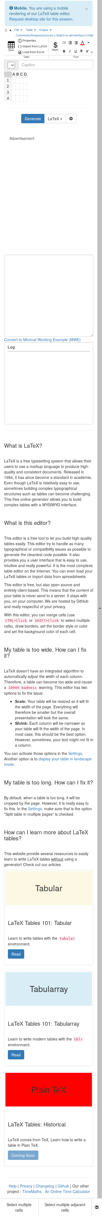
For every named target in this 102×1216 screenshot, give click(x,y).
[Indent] (71, 42)
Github (63, 1186)
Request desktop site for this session (40, 19)
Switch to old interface (70, 35)
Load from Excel (33, 52)
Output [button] (44, 29)
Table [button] (29, 29)
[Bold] (64, 51)
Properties (29, 40)
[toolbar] (48, 48)
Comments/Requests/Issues (35, 35)
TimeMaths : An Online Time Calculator (56, 1191)
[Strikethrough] (82, 51)
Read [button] (16, 954)
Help (90, 35)
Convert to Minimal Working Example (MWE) (42, 339)
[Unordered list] (65, 42)
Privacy (26, 1186)
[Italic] (70, 51)
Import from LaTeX (35, 46)
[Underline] (76, 51)
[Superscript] (87, 51)
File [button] (17, 29)
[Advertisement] (51, 192)
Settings (75, 753)
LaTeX (54, 118)
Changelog (45, 1186)
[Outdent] (77, 42)
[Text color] (83, 42)
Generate (33, 118)
